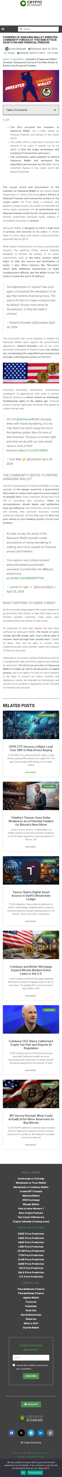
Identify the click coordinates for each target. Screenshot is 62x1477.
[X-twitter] (21, 1432)
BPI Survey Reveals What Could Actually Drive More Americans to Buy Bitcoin (31, 1119)
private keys (43, 639)
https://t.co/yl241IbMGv (33, 450)
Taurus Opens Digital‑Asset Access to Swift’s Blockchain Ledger (31, 895)
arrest (22, 187)
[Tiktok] (50, 1432)
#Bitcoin (48, 569)
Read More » (31, 772)
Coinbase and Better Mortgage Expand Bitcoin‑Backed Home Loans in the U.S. (31, 970)
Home (6, 59)
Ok (23, 1472)
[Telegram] (31, 1432)
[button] (2, 29)
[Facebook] (11, 1432)
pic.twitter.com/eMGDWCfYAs (25, 578)
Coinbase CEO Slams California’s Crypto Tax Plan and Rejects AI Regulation (31, 1044)
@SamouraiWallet (28, 419)
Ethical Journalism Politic (31, 1456)
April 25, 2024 (15, 591)
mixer (37, 257)
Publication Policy (40, 1452)
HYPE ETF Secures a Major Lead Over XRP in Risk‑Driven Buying (31, 748)
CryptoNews (17, 59)
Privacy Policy (20, 1452)
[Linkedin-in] (40, 1432)
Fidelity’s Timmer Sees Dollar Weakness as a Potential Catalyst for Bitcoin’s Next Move (31, 821)
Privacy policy (35, 1472)
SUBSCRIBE (31, 1376)
